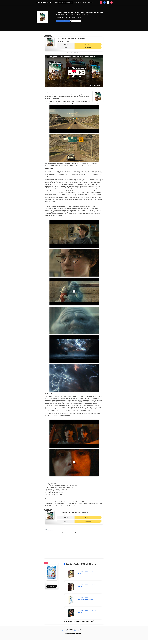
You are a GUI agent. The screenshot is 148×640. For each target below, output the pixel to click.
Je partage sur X (76, 20)
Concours (84, 2)
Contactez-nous (82, 630)
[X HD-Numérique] (108, 2)
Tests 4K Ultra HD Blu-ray (64, 2)
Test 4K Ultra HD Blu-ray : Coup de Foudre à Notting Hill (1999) (87, 598)
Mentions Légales (69, 630)
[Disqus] (74, 542)
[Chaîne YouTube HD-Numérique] (111, 2)
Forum (63, 630)
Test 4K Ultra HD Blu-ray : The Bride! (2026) (88, 611)
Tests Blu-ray (76, 2)
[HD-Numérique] (43, 2)
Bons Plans (90, 2)
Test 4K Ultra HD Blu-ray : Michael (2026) (87, 585)
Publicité (76, 630)
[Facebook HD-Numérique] (104, 2)
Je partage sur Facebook (63, 20)
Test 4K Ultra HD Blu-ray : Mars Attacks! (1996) (89, 572)
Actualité (56, 2)
